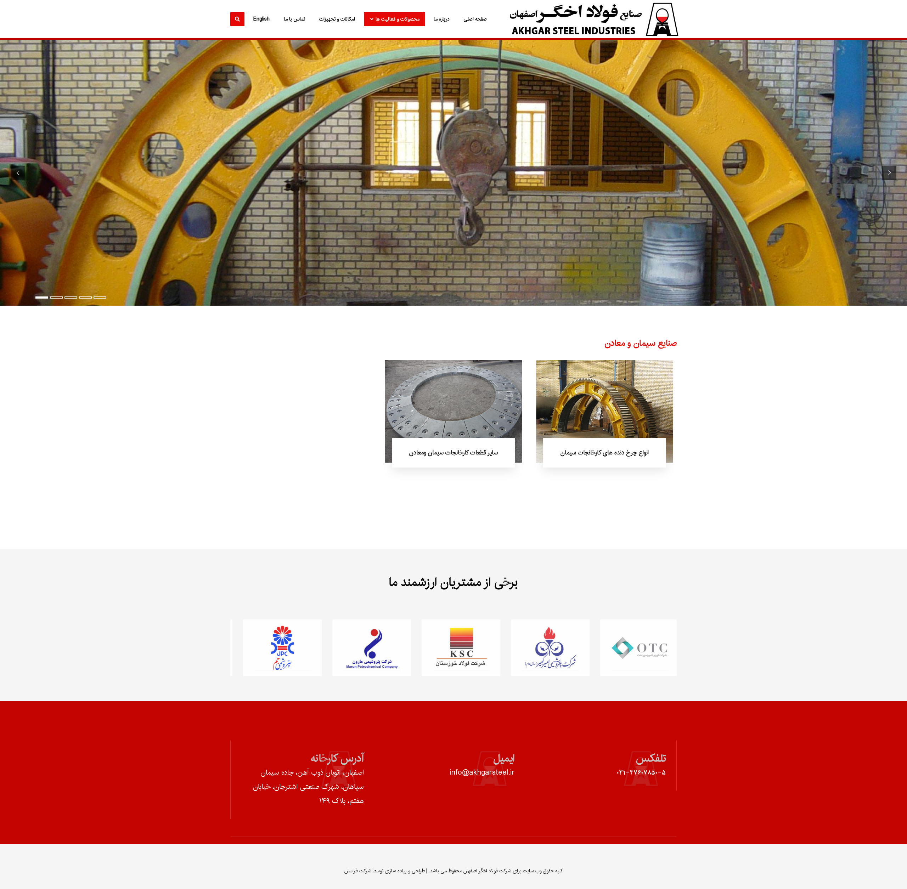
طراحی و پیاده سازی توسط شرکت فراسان (384, 871)
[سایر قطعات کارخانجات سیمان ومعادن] (453, 411)
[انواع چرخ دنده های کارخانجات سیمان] (604, 411)
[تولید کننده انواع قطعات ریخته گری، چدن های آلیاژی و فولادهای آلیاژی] (591, 19)
